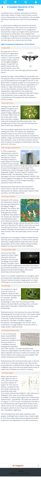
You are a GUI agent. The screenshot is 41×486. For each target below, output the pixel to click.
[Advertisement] (20, 442)
